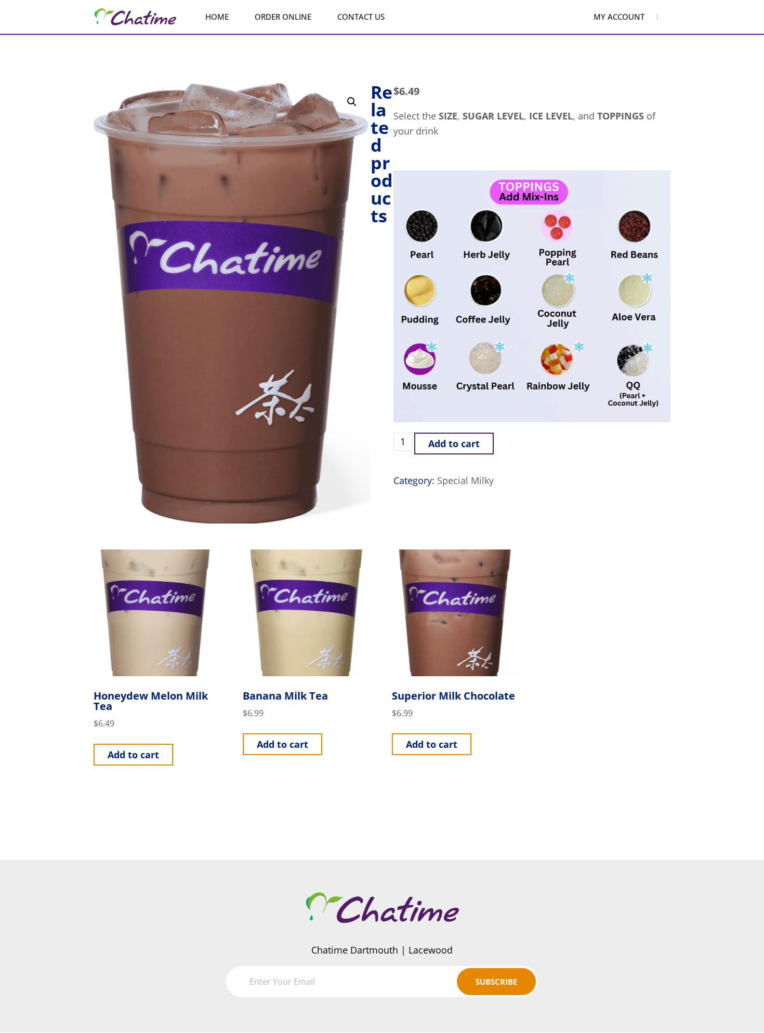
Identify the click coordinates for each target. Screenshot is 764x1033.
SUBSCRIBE (496, 981)
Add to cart (454, 443)
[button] (352, 101)
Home (217, 16)
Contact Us (361, 16)
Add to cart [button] (133, 754)
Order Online (283, 16)
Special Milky (465, 480)
